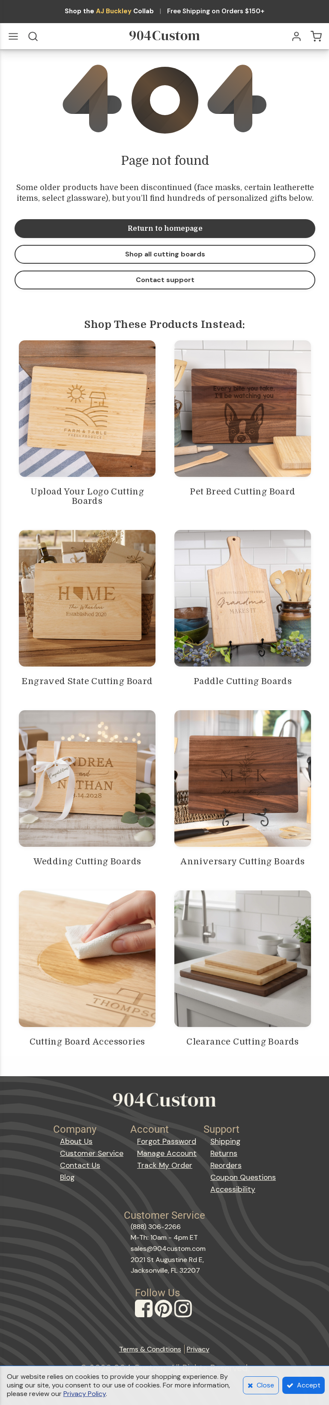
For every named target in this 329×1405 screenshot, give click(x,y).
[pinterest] (164, 1316)
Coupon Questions (243, 1177)
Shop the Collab (109, 11)
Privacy (198, 1349)
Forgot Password (166, 1141)
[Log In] (296, 36)
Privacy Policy (84, 1393)
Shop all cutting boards (165, 254)
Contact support (165, 279)
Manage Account (167, 1153)
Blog (67, 1177)
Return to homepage (165, 228)
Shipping (225, 1141)
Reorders (226, 1165)
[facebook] (145, 1316)
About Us (76, 1141)
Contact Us (80, 1165)
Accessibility (232, 1189)
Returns (223, 1153)
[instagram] (184, 1316)
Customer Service (91, 1153)
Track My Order (164, 1165)
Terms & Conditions (150, 1349)
